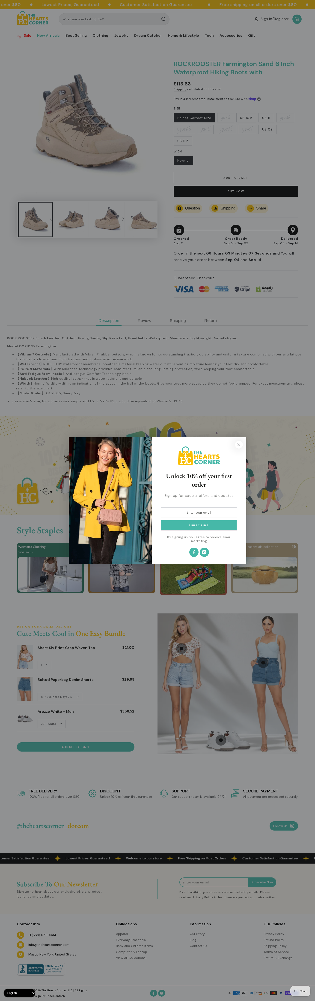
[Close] (239, 445)
